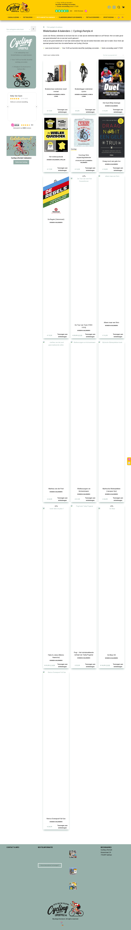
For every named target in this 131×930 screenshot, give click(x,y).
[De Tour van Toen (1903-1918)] (84, 249)
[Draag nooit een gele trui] (111, 137)
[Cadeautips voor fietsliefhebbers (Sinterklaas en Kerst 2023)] (73, 886)
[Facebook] (109, 7)
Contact (9, 850)
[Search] (119, 7)
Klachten (41, 860)
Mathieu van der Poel (56, 489)
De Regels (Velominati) (56, 219)
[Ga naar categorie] (33, 29)
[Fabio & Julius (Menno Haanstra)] (56, 579)
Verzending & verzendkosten (47, 855)
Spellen (62, 159)
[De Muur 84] (111, 579)
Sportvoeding (108, 17)
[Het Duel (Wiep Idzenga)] (111, 79)
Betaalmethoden (43, 850)
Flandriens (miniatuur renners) (70, 17)
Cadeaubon (41, 852)
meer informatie (106, 857)
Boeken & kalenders (53, 94)
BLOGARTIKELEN (75, 847)
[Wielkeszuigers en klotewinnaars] (84, 413)
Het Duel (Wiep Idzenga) (111, 103)
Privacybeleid (11, 857)
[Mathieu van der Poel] (56, 413)
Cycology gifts (80, 160)
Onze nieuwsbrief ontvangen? (50, 865)
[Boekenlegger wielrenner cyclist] (84, 72)
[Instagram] (114, 7)
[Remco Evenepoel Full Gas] (56, 743)
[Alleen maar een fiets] (111, 247)
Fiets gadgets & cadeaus (46, 17)
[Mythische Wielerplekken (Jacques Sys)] (111, 413)
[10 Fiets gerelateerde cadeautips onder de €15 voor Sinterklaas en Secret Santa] (73, 854)
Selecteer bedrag (21, 162)
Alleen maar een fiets (111, 322)
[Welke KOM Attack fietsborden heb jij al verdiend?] (73, 871)
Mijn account (11, 862)
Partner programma (13, 865)
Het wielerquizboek (56, 157)
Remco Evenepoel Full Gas (56, 819)
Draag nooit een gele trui (111, 161)
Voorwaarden (11, 855)
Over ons (9, 852)
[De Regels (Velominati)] (56, 195)
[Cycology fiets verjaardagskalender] (84, 132)
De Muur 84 (111, 655)
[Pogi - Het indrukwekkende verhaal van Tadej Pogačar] (84, 577)
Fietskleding (28, 17)
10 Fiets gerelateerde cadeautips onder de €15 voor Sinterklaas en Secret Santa (80, 861)
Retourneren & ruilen (45, 857)
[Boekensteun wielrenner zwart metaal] (56, 72)
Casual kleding (13, 17)
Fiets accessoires (92, 17)
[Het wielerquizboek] (56, 135)
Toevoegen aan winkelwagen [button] (62, 111)
